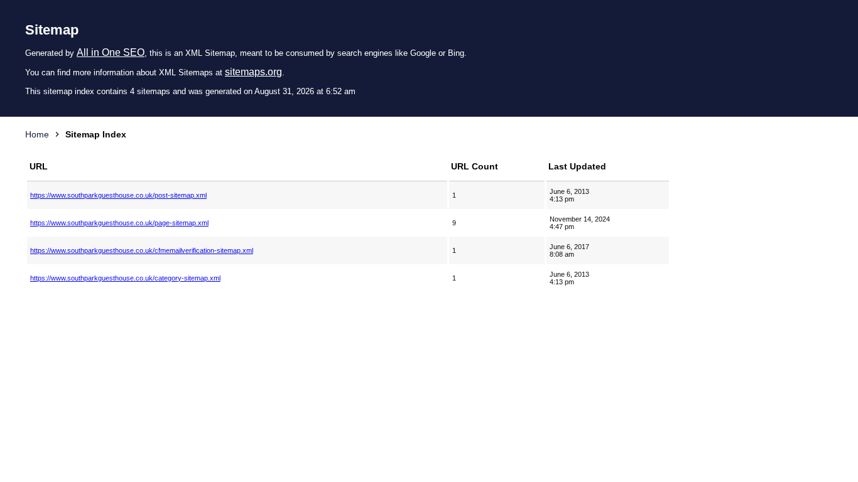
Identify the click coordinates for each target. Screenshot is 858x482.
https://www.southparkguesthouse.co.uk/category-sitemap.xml (125, 278)
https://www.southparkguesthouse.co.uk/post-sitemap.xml (118, 195)
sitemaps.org (253, 72)
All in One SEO (110, 52)
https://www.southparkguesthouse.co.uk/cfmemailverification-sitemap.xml (141, 250)
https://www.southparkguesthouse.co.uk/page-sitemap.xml (119, 223)
